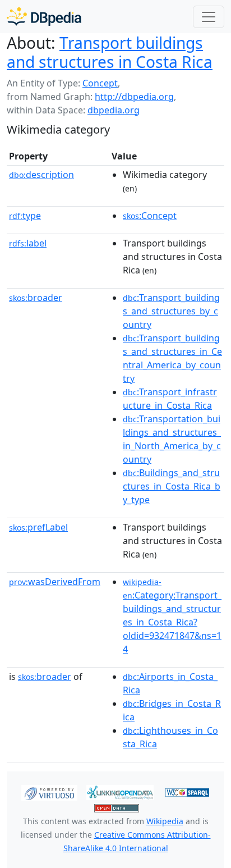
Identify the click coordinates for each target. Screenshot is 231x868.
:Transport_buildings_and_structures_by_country (171, 311)
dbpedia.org (113, 110)
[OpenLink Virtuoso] (49, 791)
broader (35, 297)
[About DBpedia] (44, 16)
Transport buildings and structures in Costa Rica (109, 52)
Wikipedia (164, 821)
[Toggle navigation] (208, 17)
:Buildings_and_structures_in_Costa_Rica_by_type (171, 486)
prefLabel (38, 527)
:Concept (150, 215)
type (25, 215)
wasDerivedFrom (54, 581)
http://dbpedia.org (134, 96)
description (41, 174)
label (28, 243)
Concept (100, 83)
